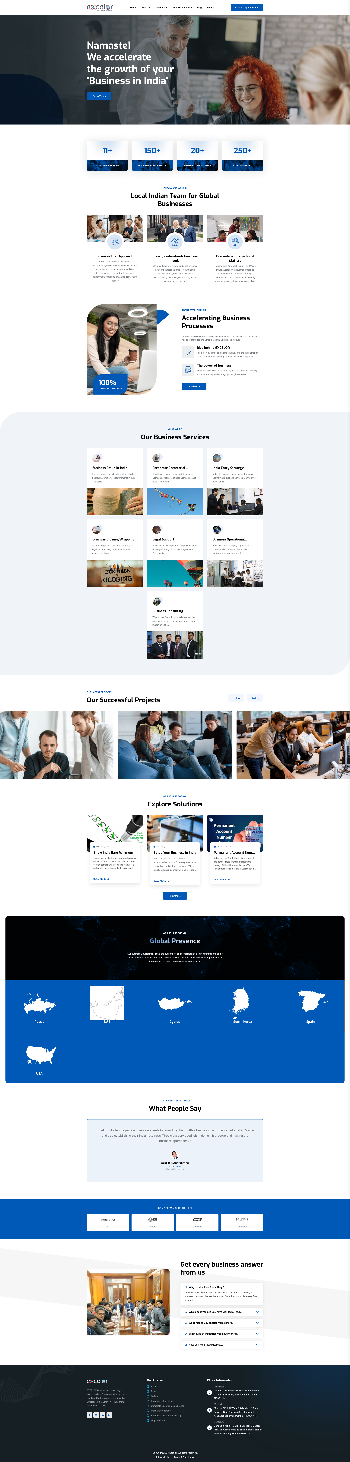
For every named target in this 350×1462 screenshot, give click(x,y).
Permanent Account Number (235, 852)
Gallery (210, 7)
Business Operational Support (229, 539)
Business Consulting (167, 611)
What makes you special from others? (209, 1323)
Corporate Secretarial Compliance (168, 468)
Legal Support (163, 539)
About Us (146, 7)
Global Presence (181, 7)
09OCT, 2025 (224, 846)
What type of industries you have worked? (211, 1333)
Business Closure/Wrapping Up (113, 539)
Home (133, 7)
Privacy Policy (163, 1457)
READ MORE (100, 879)
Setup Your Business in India (175, 852)
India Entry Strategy (228, 468)
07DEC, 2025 (103, 846)
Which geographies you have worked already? (213, 1312)
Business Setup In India (109, 468)
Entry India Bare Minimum (113, 852)
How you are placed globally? (204, 1344)
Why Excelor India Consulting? (204, 1287)
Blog (199, 7)
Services (160, 7)
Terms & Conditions (184, 1457)
